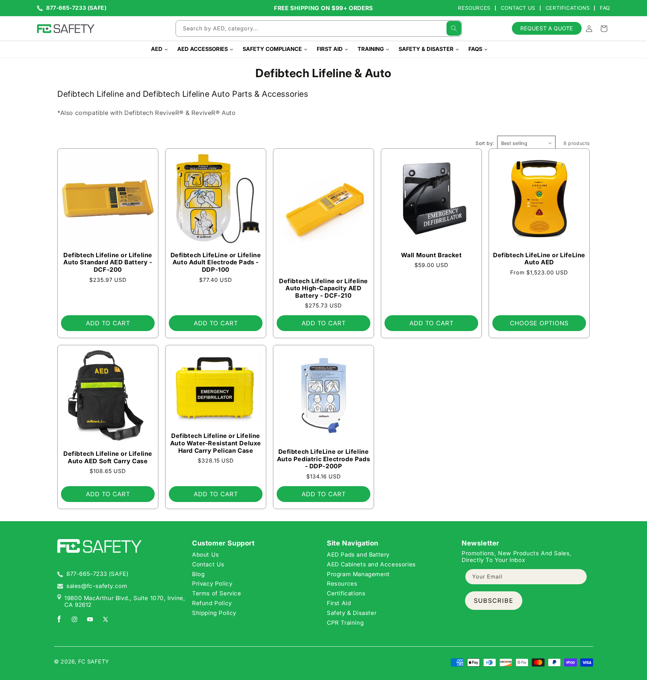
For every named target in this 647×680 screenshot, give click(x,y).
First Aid (339, 603)
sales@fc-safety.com (96, 586)
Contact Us (518, 8)
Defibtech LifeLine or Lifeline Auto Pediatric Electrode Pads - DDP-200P (323, 459)
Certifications (568, 8)
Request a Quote (546, 28)
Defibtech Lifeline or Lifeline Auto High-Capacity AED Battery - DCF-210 (323, 288)
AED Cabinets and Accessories (371, 564)
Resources (474, 8)
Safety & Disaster (351, 613)
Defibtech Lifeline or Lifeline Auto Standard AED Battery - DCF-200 (107, 262)
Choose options (539, 323)
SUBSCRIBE (494, 600)
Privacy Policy (212, 584)
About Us (205, 554)
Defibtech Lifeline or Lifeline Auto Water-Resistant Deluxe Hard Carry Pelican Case (215, 443)
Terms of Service (216, 593)
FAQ (605, 8)
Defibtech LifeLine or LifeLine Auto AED (539, 259)
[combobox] (318, 28)
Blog (198, 574)
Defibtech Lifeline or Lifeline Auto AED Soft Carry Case (107, 457)
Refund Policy (212, 603)
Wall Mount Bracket (431, 255)
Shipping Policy (214, 613)
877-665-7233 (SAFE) (76, 8)
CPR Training (345, 622)
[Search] (453, 28)
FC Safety (93, 661)
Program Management (358, 574)
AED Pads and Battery (358, 554)
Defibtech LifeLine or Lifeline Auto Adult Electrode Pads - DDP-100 (216, 262)
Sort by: (484, 143)
